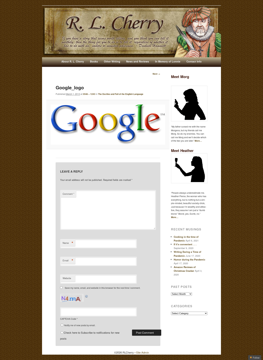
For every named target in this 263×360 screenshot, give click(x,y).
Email (68, 260)
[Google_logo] (108, 125)
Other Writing (112, 61)
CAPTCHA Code (68, 318)
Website (67, 278)
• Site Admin (142, 352)
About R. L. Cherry (72, 61)
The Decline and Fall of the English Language (120, 94)
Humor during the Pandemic (189, 259)
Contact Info (194, 61)
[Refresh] (87, 296)
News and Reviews (137, 61)
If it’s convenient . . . (185, 244)
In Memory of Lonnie (167, 61)
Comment (68, 193)
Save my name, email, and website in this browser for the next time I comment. (102, 287)
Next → (156, 73)
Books (94, 61)
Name (68, 243)
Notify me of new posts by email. (79, 325)
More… (198, 140)
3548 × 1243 (89, 94)
